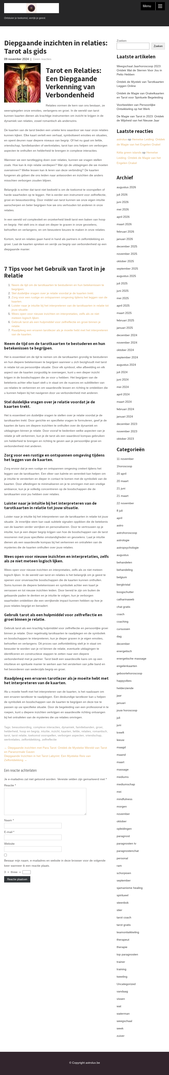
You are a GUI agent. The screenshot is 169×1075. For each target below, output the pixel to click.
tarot (7, 735)
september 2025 (127, 268)
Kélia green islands (129, 152)
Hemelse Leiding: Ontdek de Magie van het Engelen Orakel (139, 157)
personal (122, 858)
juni (119, 725)
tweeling (122, 976)
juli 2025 (122, 283)
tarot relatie (19, 735)
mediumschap (126, 784)
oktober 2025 (125, 261)
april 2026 (123, 216)
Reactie (10, 785)
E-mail (9, 832)
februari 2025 (125, 320)
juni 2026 (123, 202)
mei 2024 (123, 387)
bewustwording (22, 727)
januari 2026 (125, 239)
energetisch (124, 651)
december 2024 (127, 335)
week (120, 1028)
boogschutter (125, 592)
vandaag (122, 991)
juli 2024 (122, 372)
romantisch (100, 731)
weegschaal (124, 1021)
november (123, 813)
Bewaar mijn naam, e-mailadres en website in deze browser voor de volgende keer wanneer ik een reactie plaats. (55, 863)
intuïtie (45, 731)
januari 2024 (125, 416)
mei (119, 791)
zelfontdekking (30, 739)
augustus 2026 (126, 187)
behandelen (124, 562)
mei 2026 (123, 209)
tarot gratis (124, 924)
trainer (121, 961)
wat (119, 1006)
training (121, 969)
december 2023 (127, 424)
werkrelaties (12, 739)
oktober (122, 821)
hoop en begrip (29, 731)
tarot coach (124, 917)
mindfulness (124, 799)
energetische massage (131, 658)
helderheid (11, 731)
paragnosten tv (126, 843)
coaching (122, 621)
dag (119, 636)
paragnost (123, 836)
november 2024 (127, 342)
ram (119, 865)
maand (121, 754)
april (119, 518)
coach (120, 614)
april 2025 (123, 305)
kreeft (120, 732)
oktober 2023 (125, 438)
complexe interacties (46, 727)
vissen (121, 998)
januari (121, 703)
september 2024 (127, 357)
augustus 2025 (126, 276)
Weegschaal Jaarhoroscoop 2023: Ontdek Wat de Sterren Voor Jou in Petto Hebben (139, 70)
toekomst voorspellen (42, 735)
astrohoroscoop (127, 532)
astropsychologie (128, 547)
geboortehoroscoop (129, 673)
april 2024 (123, 394)
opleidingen (124, 828)
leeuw (120, 740)
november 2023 (127, 431)
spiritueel (122, 895)
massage (123, 769)
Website (9, 843)
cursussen (123, 629)
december (123, 643)
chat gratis (123, 606)
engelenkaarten (127, 666)
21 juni (121, 488)
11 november (125, 458)
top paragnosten (127, 954)
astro (120, 525)
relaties (86, 731)
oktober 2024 (125, 350)
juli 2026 (122, 194)
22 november (125, 503)
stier (119, 910)
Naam (9, 820)
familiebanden (85, 727)
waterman (123, 1013)
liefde (76, 731)
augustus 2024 (126, 364)
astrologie (123, 540)
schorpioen (124, 873)
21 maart (122, 495)
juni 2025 (123, 290)
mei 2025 (123, 298)
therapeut (123, 939)
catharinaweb (125, 599)
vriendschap (93, 735)
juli (118, 717)
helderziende (125, 688)
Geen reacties (42, 59)
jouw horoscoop (127, 710)
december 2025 (127, 246)
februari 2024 (125, 409)
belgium (122, 577)
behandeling (125, 569)
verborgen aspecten (71, 735)
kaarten (66, 731)
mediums (123, 777)
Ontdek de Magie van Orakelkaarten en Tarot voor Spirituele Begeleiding (140, 95)
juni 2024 (123, 379)
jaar (119, 695)
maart (120, 762)
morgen (122, 806)
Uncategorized (126, 984)
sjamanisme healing (130, 887)
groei (99, 727)
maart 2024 (124, 401)
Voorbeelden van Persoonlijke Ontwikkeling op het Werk (136, 107)
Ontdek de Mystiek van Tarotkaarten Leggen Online (140, 84)
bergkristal (123, 584)
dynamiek (68, 727)
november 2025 (127, 253)
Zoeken (122, 40)
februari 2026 (125, 231)
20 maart (122, 481)
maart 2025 (124, 313)
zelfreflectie (49, 739)
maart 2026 (124, 224)
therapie (122, 947)
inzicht (55, 731)
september (124, 880)
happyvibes (124, 680)
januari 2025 (125, 327)
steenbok (123, 902)
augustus (123, 555)
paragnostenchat (128, 850)
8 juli (120, 510)
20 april (121, 473)
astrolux (122, 139)
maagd (121, 747)
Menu (147, 6)
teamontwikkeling (128, 932)
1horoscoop (124, 466)
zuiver (120, 1035)
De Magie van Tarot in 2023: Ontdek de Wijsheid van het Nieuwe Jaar (140, 118)
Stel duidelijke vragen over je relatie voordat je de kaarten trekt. (53, 293)
